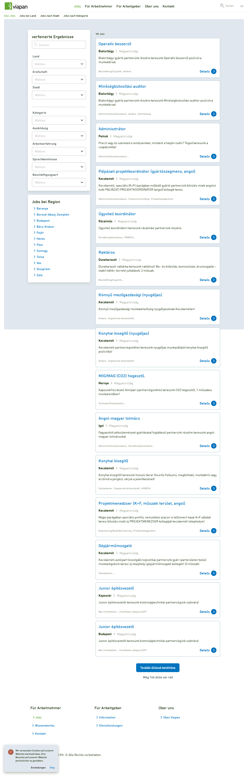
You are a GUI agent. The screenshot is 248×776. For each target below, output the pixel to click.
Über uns (152, 6)
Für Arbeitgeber (128, 6)
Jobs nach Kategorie (75, 15)
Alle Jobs (9, 15)
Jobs (77, 6)
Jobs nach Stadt (49, 15)
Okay (52, 767)
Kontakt (168, 6)
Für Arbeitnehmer (98, 6)
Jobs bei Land (27, 15)
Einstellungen (38, 767)
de (241, 6)
